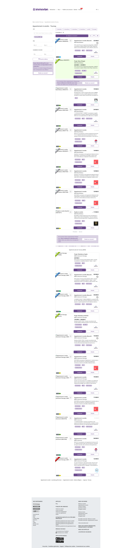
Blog (57, 503)
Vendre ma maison (60, 508)
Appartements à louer (82, 513)
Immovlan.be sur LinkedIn (62, 532)
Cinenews (35, 519)
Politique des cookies (70, 546)
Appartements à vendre (83, 505)
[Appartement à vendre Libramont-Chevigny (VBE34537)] (64, 364)
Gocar (34, 515)
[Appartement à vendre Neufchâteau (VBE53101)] (64, 97)
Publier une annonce (68, 9)
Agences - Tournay (87, 480)
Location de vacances (84, 532)
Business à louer (81, 514)
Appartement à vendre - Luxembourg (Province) (51, 480)
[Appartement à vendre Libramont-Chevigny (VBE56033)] (64, 344)
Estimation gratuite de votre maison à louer (65, 522)
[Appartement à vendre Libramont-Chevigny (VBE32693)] (64, 385)
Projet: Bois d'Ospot (79, 61)
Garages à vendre (82, 509)
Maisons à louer (81, 512)
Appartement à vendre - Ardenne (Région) (72, 480)
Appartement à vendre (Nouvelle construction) (87, 40)
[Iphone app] (60, 541)
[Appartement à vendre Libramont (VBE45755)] (64, 426)
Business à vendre (82, 507)
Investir (80, 9)
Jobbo (34, 522)
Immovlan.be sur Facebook (62, 531)
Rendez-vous (35, 523)
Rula (34, 517)
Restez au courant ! (43, 73)
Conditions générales (53, 546)
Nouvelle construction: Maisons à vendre (86, 518)
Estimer (75, 9)
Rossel (34, 525)
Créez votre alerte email (83, 523)
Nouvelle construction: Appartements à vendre (88, 520)
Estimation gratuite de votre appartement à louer (66, 526)
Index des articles (83, 529)
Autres (57, 514)
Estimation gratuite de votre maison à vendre (65, 520)
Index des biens (82, 501)
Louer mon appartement (61, 513)
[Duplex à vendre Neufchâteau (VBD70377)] (64, 220)
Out (34, 521)
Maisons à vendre (82, 503)
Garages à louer (81, 516)
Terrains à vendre (82, 506)
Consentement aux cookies (83, 546)
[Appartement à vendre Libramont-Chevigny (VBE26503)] (64, 405)
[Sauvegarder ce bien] (70, 40)
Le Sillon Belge (36, 518)
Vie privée (45, 546)
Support (62, 546)
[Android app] (60, 538)
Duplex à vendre (78, 212)
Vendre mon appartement (61, 511)
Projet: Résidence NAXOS (81, 315)
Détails (92, 56)
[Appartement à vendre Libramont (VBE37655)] (64, 446)
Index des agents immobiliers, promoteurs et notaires (87, 526)
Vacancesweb (36, 514)
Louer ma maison (59, 510)
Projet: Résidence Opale (81, 254)
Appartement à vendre (80, 89)
